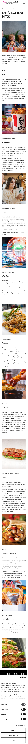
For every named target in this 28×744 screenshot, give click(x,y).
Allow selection (13, 735)
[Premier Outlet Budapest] (10, 2)
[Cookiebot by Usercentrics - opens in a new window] (19, 678)
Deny (13, 740)
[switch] (23, 709)
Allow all (13, 730)
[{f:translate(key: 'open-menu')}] (24, 2)
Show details (19, 725)
